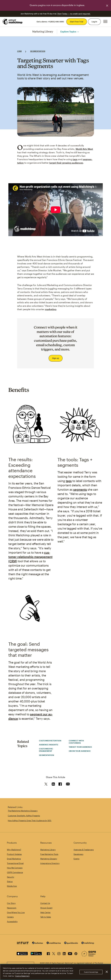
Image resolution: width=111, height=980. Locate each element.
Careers (10, 917)
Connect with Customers (76, 741)
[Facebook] (48, 953)
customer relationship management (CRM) (30, 557)
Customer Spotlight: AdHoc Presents (24, 815)
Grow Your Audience (80, 751)
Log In (94, 21)
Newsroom (11, 908)
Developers (78, 854)
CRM (19, 51)
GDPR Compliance (15, 872)
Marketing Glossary (48, 859)
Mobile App (12, 886)
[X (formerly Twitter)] (53, 953)
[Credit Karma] (54, 943)
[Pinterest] (75, 953)
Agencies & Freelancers (84, 849)
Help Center (45, 912)
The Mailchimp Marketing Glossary (23, 811)
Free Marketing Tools (49, 854)
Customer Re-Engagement (46, 749)
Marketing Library (42, 31)
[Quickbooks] (71, 943)
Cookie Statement (22, 976)
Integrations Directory (50, 863)
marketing (50, 309)
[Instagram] (59, 953)
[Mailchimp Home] (12, 21)
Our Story (11, 903)
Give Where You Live (16, 912)
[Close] (106, 972)
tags (75, 159)
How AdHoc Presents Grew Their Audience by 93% (29, 820)
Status (10, 881)
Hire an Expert (46, 908)
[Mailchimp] (87, 943)
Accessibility (12, 921)
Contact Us (45, 903)
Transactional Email (15, 863)
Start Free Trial (76, 21)
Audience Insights (48, 744)
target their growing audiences (66, 162)
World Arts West (84, 149)
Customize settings (91, 972)
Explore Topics (68, 31)
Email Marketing (14, 859)
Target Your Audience (80, 747)
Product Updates (14, 854)
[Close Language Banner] (107, 6)
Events (76, 859)
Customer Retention (50, 740)
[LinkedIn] (64, 953)
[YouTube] (70, 953)
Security (10, 877)
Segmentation (37, 51)
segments (80, 489)
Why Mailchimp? (14, 849)
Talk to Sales (45, 917)
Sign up (55, 358)
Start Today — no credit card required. (73, 14)
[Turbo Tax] (37, 943)
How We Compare (14, 868)
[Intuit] (23, 943)
